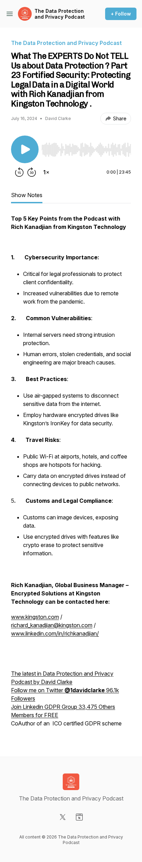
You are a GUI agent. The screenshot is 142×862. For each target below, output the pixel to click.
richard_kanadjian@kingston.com (51, 625)
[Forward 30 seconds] (32, 172)
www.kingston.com (35, 616)
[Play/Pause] (25, 149)
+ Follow (121, 14)
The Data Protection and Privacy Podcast (59, 14)
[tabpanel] (71, 474)
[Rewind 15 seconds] (19, 172)
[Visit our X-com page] (62, 817)
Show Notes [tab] (26, 195)
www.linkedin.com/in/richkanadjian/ (55, 633)
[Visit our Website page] (79, 817)
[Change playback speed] (46, 172)
